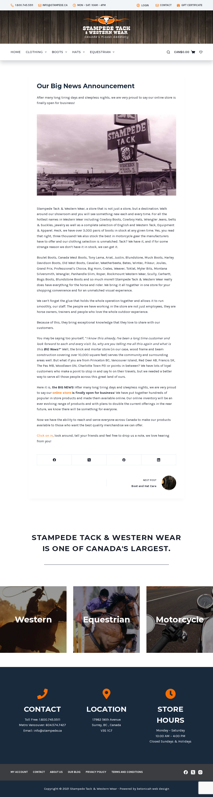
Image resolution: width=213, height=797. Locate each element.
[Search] (168, 52)
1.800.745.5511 (24, 5)
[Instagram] (200, 772)
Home (16, 52)
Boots (57, 52)
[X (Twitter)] (89, 460)
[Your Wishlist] (200, 52)
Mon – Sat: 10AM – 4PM (91, 5)
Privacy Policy (96, 771)
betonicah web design (153, 789)
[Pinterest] (124, 460)
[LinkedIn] (158, 460)
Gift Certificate (191, 5)
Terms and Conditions (127, 771)
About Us (56, 771)
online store (61, 393)
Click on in (45, 436)
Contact (166, 5)
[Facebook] (54, 460)
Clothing (34, 52)
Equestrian (100, 52)
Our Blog (74, 771)
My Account (19, 771)
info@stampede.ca (55, 5)
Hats (76, 52)
